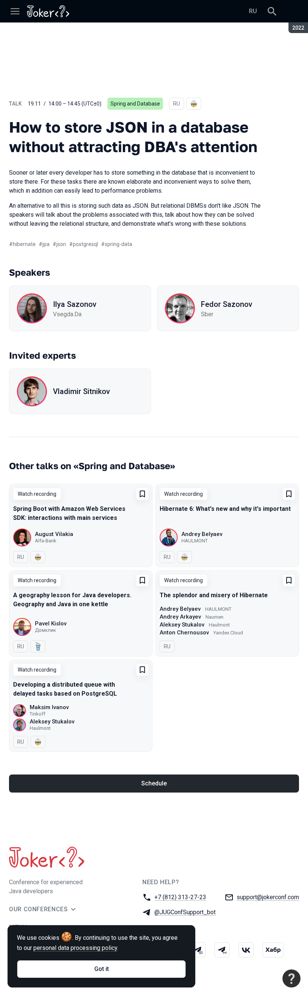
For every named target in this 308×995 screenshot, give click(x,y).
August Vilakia (54, 534)
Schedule (154, 783)
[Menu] (15, 11)
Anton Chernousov (184, 633)
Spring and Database (135, 104)
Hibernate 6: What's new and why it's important (225, 508)
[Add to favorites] (142, 494)
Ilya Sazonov (75, 304)
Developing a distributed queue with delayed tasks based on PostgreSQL (65, 689)
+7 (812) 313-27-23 (180, 897)
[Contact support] (291, 978)
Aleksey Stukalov (182, 625)
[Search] (271, 11)
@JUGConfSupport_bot (185, 912)
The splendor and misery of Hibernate (214, 595)
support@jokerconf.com (268, 897)
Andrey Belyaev (201, 534)
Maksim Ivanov (49, 707)
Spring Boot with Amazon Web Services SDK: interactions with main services (69, 513)
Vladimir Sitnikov (81, 391)
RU (253, 11)
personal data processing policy (75, 947)
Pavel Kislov (50, 624)
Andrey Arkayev (180, 617)
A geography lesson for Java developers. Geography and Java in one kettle (72, 600)
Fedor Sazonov (226, 304)
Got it (101, 968)
